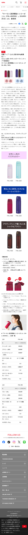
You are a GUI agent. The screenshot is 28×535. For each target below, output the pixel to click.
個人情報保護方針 (14, 513)
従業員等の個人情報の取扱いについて (14, 515)
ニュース (4, 468)
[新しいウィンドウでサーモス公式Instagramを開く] (14, 442)
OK (24, 526)
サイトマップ (10, 511)
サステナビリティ (6, 481)
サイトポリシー (17, 511)
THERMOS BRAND (7, 459)
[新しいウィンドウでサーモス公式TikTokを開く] (9, 442)
